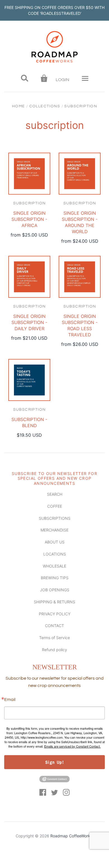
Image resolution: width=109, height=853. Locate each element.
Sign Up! (54, 762)
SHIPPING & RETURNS (54, 601)
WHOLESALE (54, 566)
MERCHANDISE (54, 530)
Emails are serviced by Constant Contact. (72, 746)
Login (62, 79)
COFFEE (54, 506)
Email (9, 699)
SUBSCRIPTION (29, 203)
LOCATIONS (54, 554)
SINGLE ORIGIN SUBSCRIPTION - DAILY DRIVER (29, 322)
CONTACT (54, 625)
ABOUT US (55, 542)
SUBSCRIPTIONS (54, 518)
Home (18, 106)
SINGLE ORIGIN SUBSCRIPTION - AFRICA (29, 219)
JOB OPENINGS (54, 589)
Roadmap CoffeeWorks (71, 835)
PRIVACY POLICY (54, 613)
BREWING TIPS (54, 577)
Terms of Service (54, 637)
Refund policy (54, 649)
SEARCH (54, 494)
